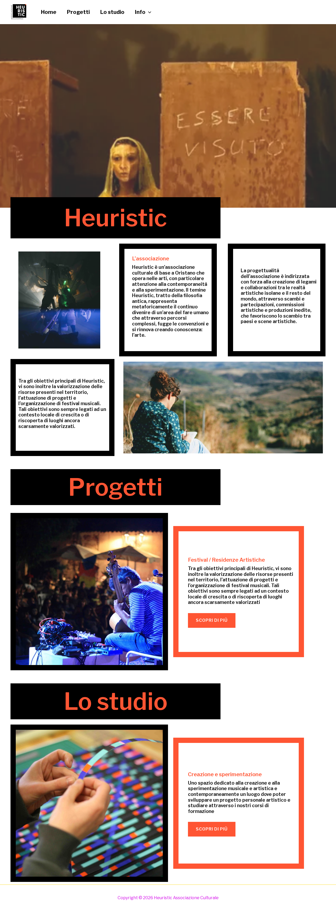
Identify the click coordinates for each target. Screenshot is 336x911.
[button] (148, 12)
